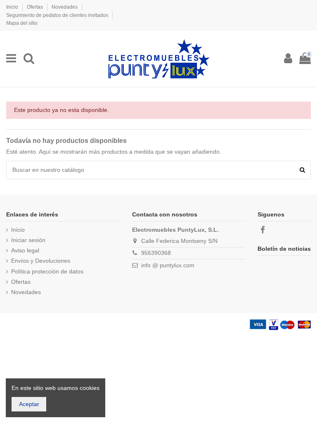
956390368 (156, 253)
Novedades (65, 7)
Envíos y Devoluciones (40, 260)
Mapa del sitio (22, 23)
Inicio (12, 7)
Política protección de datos (47, 271)
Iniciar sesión (28, 240)
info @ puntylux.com (167, 265)
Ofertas (35, 7)
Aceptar (29, 404)
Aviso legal (25, 250)
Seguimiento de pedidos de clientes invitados (57, 15)
